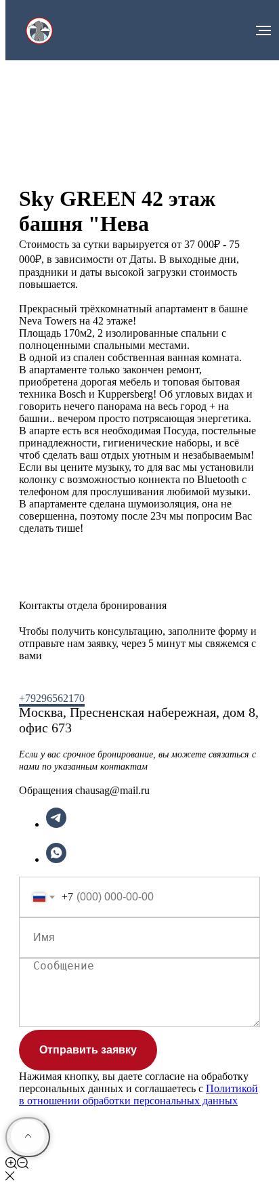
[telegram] (56, 824)
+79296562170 (52, 698)
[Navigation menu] (263, 30)
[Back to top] (27, 1137)
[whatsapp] (56, 859)
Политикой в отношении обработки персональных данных (138, 1094)
